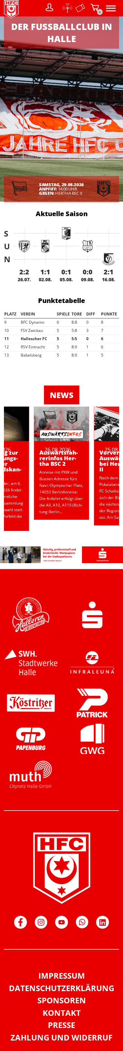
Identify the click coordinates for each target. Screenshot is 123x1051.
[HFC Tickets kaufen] (80, 8)
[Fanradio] (65, 8)
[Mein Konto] (49, 8)
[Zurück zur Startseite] (11, 16)
